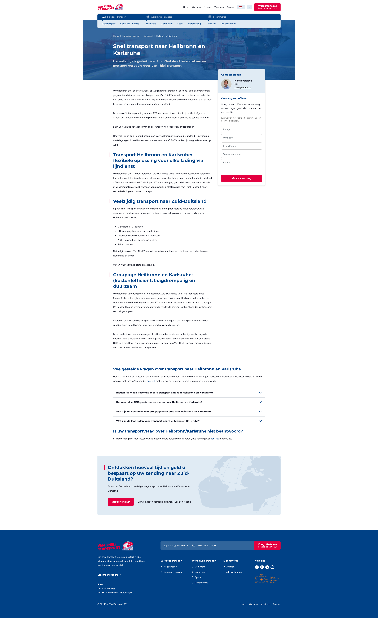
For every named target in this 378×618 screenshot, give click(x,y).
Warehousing (201, 582)
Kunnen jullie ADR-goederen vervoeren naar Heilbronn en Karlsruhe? (159, 402)
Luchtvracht (201, 572)
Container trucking (172, 572)
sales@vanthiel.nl (242, 87)
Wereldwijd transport (161, 17)
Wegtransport (170, 566)
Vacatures (219, 7)
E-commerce (219, 17)
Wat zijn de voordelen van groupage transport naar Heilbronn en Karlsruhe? (163, 411)
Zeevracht (200, 566)
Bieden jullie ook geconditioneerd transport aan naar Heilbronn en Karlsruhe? (164, 392)
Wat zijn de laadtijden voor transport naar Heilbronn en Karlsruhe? (157, 421)
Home (186, 7)
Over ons (196, 7)
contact (151, 381)
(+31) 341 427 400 (206, 545)
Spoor (198, 577)
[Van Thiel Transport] (110, 6)
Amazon (230, 566)
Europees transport (116, 17)
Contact (230, 7)
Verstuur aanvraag (241, 178)
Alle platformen (234, 572)
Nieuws (207, 7)
